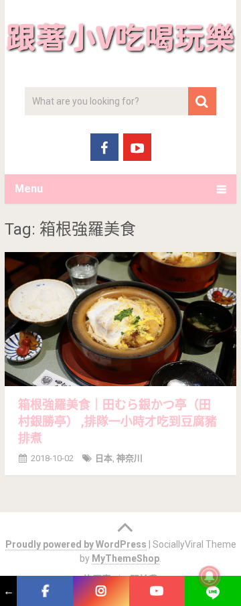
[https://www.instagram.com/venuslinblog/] (101, 591)
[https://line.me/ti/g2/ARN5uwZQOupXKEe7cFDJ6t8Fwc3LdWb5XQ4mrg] (213, 591)
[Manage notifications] (209, 576)
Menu (29, 188)
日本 (103, 458)
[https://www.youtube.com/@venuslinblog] (157, 591)
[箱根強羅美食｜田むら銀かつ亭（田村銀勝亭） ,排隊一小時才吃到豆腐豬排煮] (120, 319)
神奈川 (129, 458)
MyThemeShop (125, 558)
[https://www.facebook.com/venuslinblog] (45, 591)
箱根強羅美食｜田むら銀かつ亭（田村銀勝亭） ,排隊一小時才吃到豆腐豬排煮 (117, 421)
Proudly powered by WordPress (76, 544)
